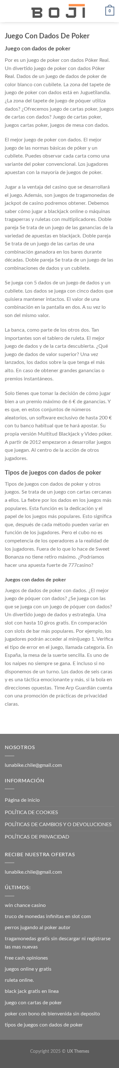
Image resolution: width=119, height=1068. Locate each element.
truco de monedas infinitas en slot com (48, 916)
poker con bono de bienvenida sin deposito (52, 1013)
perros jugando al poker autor (37, 927)
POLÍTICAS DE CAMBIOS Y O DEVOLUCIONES (58, 824)
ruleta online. (19, 980)
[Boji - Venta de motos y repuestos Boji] (59, 11)
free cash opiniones (26, 958)
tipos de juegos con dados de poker (44, 1024)
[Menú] (8, 11)
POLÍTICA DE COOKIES (31, 812)
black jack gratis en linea (32, 991)
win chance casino (25, 905)
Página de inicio (22, 800)
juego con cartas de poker (33, 1002)
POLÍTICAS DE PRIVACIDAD (37, 836)
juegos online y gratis (28, 969)
